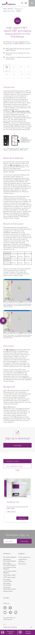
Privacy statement (24, 557)
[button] (32, 3)
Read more (22, 518)
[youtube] (5, 613)
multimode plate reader (22, 111)
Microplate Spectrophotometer (9, 588)
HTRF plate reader (9, 577)
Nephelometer (8, 591)
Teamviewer (22, 564)
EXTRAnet (21, 561)
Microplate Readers (9, 557)
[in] (5, 607)
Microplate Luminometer (7, 580)
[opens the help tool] (3, 321)
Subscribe (24, 541)
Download (17, 445)
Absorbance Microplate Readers (9, 560)
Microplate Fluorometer (7, 584)
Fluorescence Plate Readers (9, 568)
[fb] (10, 607)
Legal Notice (22, 559)
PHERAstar (12, 349)
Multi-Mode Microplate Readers (9, 564)
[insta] (11, 613)
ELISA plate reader (9, 575)
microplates (16, 165)
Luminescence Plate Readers (10, 572)
